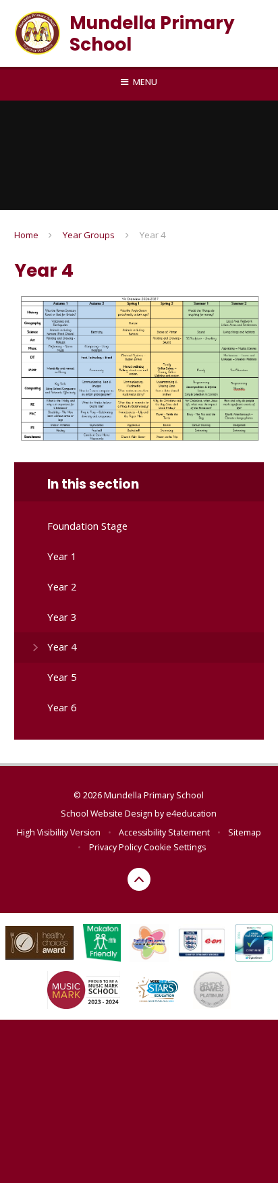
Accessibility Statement (164, 832)
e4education (191, 813)
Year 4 (153, 235)
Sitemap (244, 832)
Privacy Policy (115, 847)
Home (26, 235)
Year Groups (89, 235)
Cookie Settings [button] (175, 847)
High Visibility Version (59, 832)
